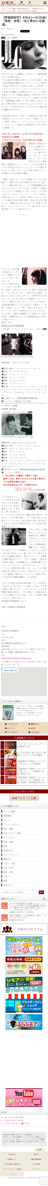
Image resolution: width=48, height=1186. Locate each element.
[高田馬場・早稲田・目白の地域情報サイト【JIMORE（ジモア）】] (8, 4)
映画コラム (36, 724)
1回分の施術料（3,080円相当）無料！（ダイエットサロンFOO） (27, 916)
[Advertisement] (24, 240)
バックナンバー (12, 724)
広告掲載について (12, 1159)
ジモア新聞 (11, 8)
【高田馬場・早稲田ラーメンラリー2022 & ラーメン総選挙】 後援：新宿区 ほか (31, 771)
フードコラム (12, 732)
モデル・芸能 (9, 863)
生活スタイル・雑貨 (12, 833)
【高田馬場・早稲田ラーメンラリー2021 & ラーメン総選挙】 (31, 762)
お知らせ (7, 885)
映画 (18, 8)
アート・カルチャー (12, 824)
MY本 (36, 728)
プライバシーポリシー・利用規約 (12, 1169)
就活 (5, 846)
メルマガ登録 (36, 1164)
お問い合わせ (12, 1154)
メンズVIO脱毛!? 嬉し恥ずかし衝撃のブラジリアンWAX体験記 (31, 753)
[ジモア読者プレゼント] (24, 801)
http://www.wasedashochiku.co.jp (16, 658)
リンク (12, 1174)
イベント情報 (9, 811)
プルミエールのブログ (14, 1117)
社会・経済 (8, 867)
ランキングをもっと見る (23, 791)
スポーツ (7, 876)
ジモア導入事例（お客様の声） (12, 1164)
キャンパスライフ (11, 854)
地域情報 (7, 815)
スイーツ (12, 728)
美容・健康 (8, 828)
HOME (3, 8)
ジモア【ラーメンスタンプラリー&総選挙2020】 (31, 745)
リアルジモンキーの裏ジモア (16, 1123)
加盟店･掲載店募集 (36, 1159)
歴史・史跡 (8, 872)
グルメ (6, 820)
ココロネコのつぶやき (14, 1120)
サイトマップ (36, 1169)
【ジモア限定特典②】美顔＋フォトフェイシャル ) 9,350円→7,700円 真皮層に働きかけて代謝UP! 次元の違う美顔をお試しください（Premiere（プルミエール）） (27, 906)
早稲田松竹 (25, 8)
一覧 (43, 898)
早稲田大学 (8, 850)
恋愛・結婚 (8, 841)
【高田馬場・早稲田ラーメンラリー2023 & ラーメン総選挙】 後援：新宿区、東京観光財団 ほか (31, 780)
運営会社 (36, 1154)
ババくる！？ (36, 732)
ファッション (9, 837)
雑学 (5, 880)
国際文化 (7, 859)
